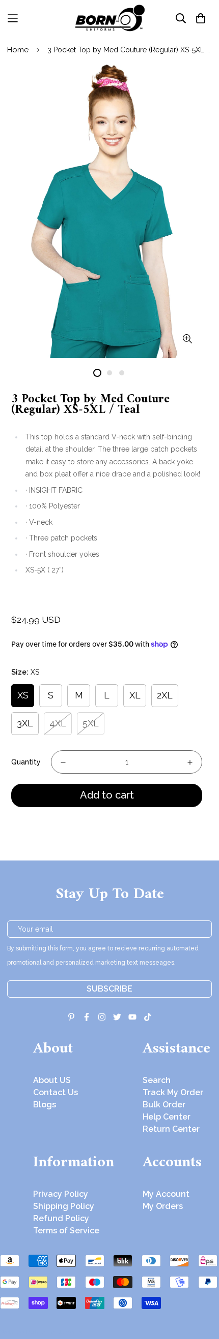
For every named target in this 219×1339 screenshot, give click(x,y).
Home (18, 49)
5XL (91, 723)
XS (23, 695)
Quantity (26, 762)
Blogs (44, 1104)
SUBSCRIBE (109, 989)
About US (52, 1080)
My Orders (163, 1206)
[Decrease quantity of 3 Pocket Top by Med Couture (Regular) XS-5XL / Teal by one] (63, 762)
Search (157, 1080)
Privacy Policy (60, 1194)
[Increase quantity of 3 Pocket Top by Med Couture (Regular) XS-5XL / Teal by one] (190, 762)
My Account (166, 1194)
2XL (165, 695)
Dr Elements (64, 1331)
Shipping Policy (63, 1206)
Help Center (166, 1117)
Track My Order (173, 1092)
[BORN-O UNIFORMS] (109, 18)
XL (135, 695)
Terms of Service (66, 1230)
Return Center (171, 1129)
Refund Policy (61, 1218)
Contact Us (55, 1092)
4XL (57, 723)
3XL (25, 723)
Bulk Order (164, 1104)
